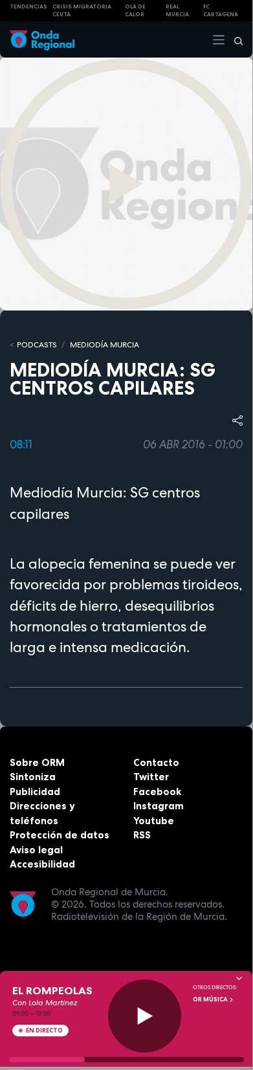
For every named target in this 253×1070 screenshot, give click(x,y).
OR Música (211, 999)
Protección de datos (59, 835)
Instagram (158, 806)
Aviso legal (36, 850)
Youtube (153, 820)
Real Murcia (177, 10)
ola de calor (135, 10)
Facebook (157, 791)
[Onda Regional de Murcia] (42, 39)
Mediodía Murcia (104, 345)
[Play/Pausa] (144, 1016)
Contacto (156, 762)
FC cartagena (220, 10)
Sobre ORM (37, 762)
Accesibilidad (42, 864)
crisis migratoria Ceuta (81, 10)
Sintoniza (33, 776)
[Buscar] (234, 39)
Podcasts (37, 345)
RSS (142, 835)
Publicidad (35, 791)
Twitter (151, 776)
